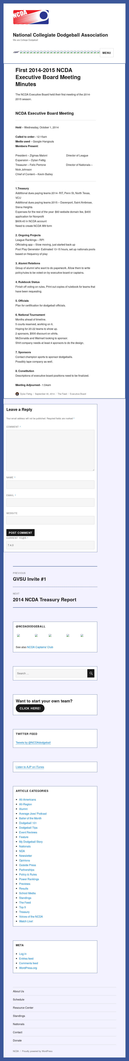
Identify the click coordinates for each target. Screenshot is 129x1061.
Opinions (24, 860)
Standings (25, 898)
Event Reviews (28, 832)
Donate (17, 1040)
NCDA (16, 1051)
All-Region (25, 804)
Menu (106, 53)
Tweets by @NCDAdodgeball (33, 742)
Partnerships (26, 870)
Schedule (18, 999)
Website (12, 513)
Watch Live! (26, 921)
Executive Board (78, 393)
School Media (27, 893)
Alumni (23, 809)
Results (23, 888)
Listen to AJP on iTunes (30, 767)
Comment (13, 426)
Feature (23, 837)
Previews (24, 884)
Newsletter (25, 856)
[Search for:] (52, 673)
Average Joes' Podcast (33, 813)
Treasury (24, 912)
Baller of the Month (30, 818)
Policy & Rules (28, 874)
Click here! (30, 708)
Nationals (25, 846)
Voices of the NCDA (31, 916)
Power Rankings (29, 879)
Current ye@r (17, 537)
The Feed (62, 393)
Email (11, 495)
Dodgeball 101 (28, 823)
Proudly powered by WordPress (37, 1051)
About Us (18, 991)
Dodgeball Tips (28, 827)
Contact (17, 1032)
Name (11, 477)
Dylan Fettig (26, 393)
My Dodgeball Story (31, 842)
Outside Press (27, 865)
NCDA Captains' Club (40, 647)
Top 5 (22, 907)
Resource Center (23, 1008)
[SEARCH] (90, 673)
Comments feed (28, 963)
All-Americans (27, 799)
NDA (22, 851)
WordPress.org (28, 968)
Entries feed (26, 958)
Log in (23, 954)
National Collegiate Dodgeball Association (60, 34)
